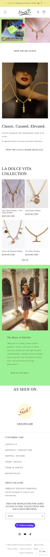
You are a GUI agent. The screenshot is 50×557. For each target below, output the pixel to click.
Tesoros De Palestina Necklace (12, 251)
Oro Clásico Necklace (32, 251)
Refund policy (39, 545)
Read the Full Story (20, 373)
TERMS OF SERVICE (14, 468)
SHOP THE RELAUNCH (25, 51)
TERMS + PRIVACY (13, 462)
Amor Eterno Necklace (33, 211)
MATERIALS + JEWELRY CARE (18, 450)
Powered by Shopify (25, 545)
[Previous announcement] (5, 3)
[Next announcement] (45, 3)
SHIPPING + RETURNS (15, 456)
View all (25, 260)
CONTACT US (11, 444)
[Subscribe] (42, 516)
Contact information (26, 553)
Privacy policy (13, 549)
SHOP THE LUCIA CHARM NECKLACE (24, 150)
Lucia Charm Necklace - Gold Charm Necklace (12, 212)
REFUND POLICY (12, 473)
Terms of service (25, 549)
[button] (5, 12)
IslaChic (15, 545)
